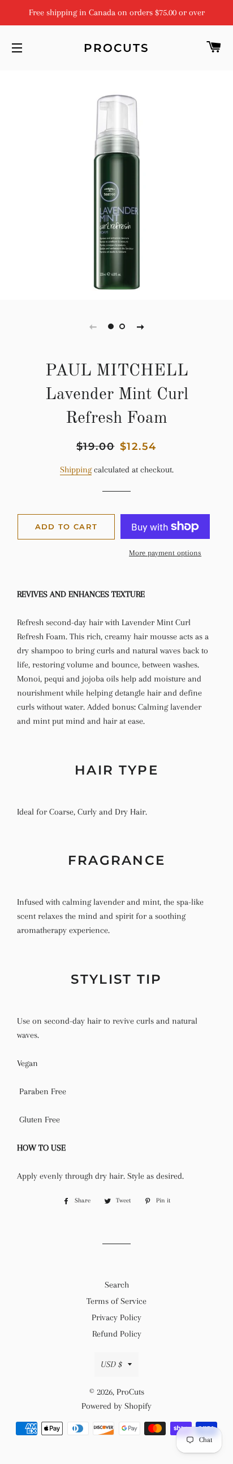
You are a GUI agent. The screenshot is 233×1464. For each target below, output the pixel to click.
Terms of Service (116, 1301)
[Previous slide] (92, 326)
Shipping (76, 470)
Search (117, 1285)
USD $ (111, 1364)
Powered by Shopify (116, 1406)
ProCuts (116, 48)
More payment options (165, 553)
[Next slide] (140, 326)
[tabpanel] (116, 184)
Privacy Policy (116, 1317)
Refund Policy (116, 1334)
